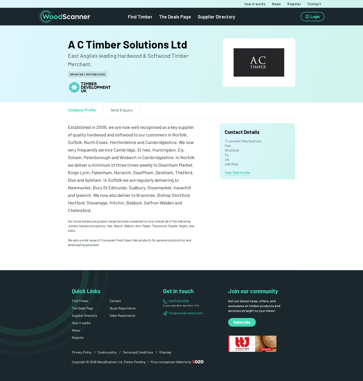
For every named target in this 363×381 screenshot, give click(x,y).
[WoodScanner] (64, 16)
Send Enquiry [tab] (122, 110)
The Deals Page (175, 16)
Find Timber (140, 16)
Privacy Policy (82, 352)
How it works (255, 4)
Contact (314, 4)
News (276, 4)
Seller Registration (122, 315)
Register (294, 4)
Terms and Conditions (138, 352)
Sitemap (165, 352)
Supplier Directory (216, 16)
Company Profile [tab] (82, 110)
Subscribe (242, 322)
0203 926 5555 (179, 301)
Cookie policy (107, 352)
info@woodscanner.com (186, 313)
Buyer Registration (123, 308)
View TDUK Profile (237, 172)
